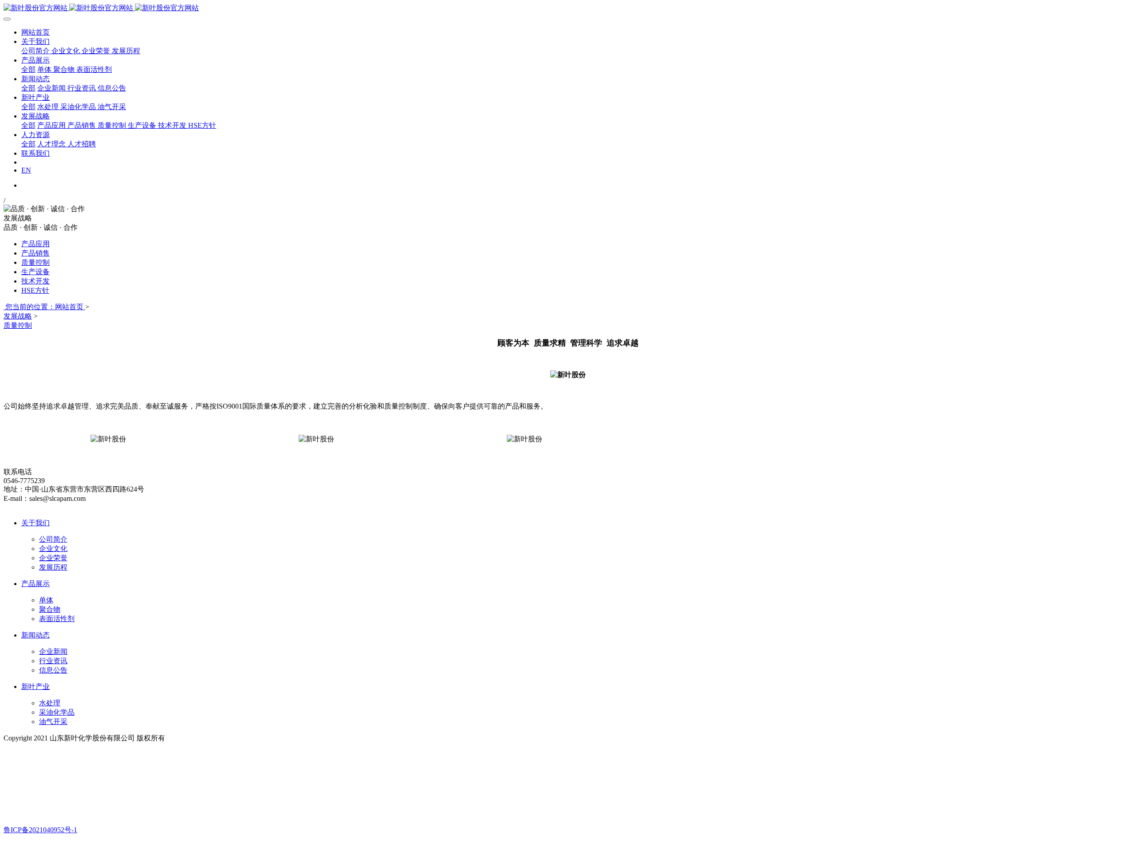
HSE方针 (35, 290)
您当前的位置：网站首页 (44, 307)
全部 (28, 69)
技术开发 (35, 281)
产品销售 (35, 253)
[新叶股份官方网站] (568, 8)
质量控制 (35, 262)
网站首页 (35, 32)
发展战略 (18, 316)
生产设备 (35, 271)
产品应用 (35, 244)
